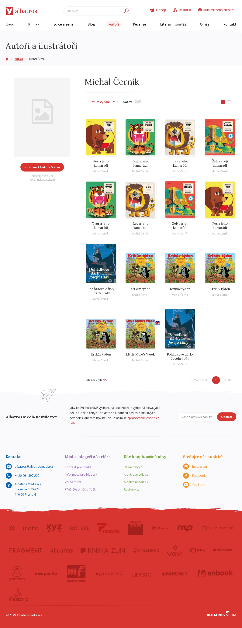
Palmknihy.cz (133, 467)
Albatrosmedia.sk (136, 482)
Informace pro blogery (81, 474)
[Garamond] (109, 573)
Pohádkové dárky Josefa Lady (101, 291)
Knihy (33, 24)
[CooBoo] (12, 528)
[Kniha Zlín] (103, 550)
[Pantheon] (17, 573)
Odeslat (226, 416)
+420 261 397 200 (27, 476)
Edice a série (63, 24)
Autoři (114, 24)
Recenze (139, 24)
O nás (204, 24)
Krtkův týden (140, 289)
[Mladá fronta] (76, 573)
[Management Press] (185, 528)
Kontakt (229, 24)
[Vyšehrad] (146, 550)
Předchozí (200, 380)
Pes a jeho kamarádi (101, 163)
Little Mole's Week (140, 354)
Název (127, 102)
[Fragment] (26, 550)
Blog (91, 24)
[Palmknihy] (223, 550)
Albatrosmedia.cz (136, 474)
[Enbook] (215, 573)
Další (228, 380)
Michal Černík (100, 171)
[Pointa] (45, 573)
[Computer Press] (135, 528)
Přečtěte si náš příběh (80, 489)
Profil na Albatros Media (42, 167)
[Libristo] (142, 573)
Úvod (10, 24)
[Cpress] (160, 528)
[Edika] (79, 528)
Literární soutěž (173, 24)
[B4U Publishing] (216, 528)
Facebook (199, 476)
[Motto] (30, 528)
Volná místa (73, 482)
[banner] (21, 11)
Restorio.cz (131, 489)
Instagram (199, 466)
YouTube (198, 485)
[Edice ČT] (197, 550)
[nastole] (108, 528)
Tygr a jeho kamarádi (140, 163)
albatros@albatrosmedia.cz (34, 466)
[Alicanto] (61, 550)
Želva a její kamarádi (220, 163)
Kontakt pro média (78, 467)
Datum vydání (99, 102)
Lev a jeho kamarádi (180, 163)
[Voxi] (174, 550)
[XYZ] (54, 528)
